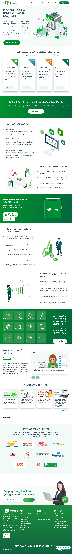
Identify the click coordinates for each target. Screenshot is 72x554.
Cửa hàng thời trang (7, 318)
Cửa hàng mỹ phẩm (30, 318)
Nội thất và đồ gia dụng (8, 340)
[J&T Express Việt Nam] (42, 444)
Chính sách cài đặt (24, 519)
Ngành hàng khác (41, 340)
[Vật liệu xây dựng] (19, 338)
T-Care (58, 67)
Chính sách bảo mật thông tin (26, 513)
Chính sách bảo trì (24, 521)
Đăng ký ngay (36, 111)
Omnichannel (43, 67)
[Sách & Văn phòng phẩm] (19, 326)
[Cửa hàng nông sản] (30, 338)
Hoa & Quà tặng (30, 329)
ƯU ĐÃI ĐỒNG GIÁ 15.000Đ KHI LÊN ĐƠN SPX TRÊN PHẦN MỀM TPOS (44, 401)
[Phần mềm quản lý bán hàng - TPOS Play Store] (10, 218)
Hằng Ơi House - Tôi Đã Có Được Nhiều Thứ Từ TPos (48, 370)
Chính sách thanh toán (25, 517)
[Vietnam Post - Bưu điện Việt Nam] (12, 444)
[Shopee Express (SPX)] (19, 464)
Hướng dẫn (22, 529)
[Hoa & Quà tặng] (30, 326)
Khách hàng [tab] (7, 358)
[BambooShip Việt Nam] (50, 465)
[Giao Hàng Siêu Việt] (58, 454)
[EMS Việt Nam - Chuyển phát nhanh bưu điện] (42, 454)
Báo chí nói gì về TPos (42, 513)
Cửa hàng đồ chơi (42, 329)
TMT (26, 549)
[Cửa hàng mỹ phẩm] (30, 315)
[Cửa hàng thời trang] (8, 315)
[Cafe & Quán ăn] (8, 326)
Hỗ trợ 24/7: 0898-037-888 (63, 547)
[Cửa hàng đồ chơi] (41, 326)
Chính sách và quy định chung (26, 515)
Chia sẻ (38, 515)
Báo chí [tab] (15, 358)
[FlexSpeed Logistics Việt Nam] (35, 464)
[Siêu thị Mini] (19, 315)
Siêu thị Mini (19, 318)
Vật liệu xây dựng (19, 340)
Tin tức (38, 517)
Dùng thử (59, 341)
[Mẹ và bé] (41, 315)
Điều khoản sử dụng (24, 527)
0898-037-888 (15, 208)
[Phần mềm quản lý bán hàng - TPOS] (10, 3)
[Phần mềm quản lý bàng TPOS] (7, 534)
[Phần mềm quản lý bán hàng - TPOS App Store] (11, 214)
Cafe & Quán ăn (7, 329)
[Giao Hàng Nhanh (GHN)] (27, 444)
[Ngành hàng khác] (41, 338)
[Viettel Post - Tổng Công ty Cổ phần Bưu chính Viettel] (58, 444)
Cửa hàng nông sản (30, 340)
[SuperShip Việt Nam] (27, 454)
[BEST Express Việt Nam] (12, 454)
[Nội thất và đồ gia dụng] (8, 338)
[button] (33, 377)
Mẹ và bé (42, 318)
